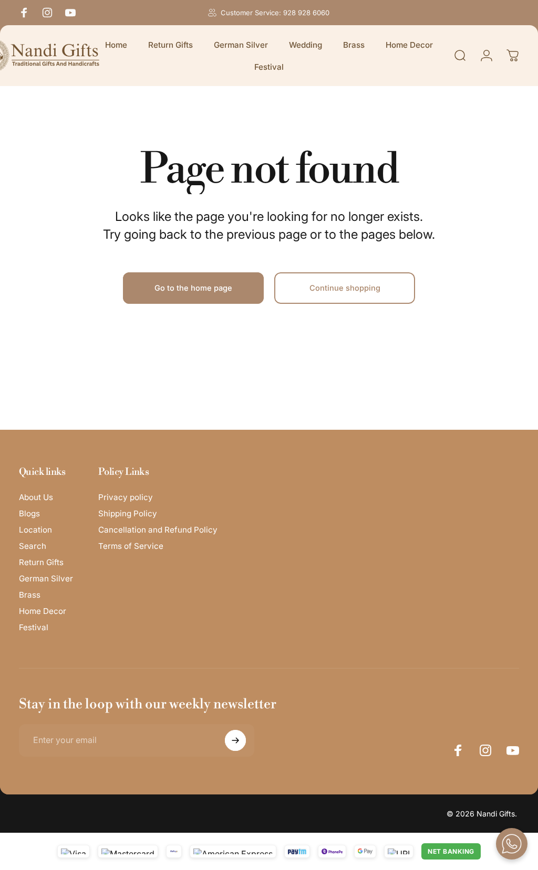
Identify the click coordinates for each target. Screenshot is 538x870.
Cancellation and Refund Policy (158, 530)
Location (35, 530)
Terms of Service (130, 546)
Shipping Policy (127, 513)
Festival (33, 627)
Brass (29, 595)
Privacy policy (125, 497)
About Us (36, 497)
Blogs (29, 513)
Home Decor (42, 611)
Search (32, 546)
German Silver (46, 578)
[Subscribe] (235, 740)
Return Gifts (41, 562)
